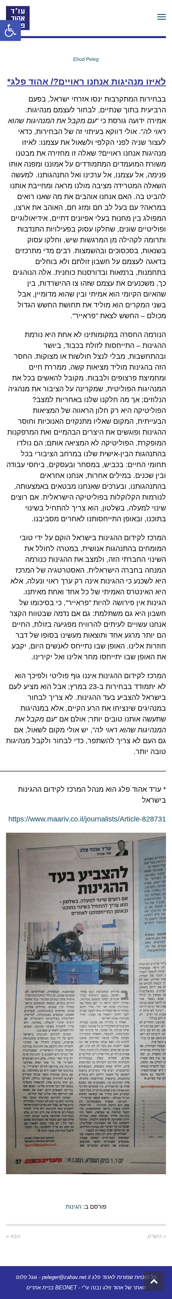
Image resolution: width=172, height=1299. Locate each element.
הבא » (13, 1236)
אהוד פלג (113, 1288)
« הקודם (157, 1236)
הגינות (74, 1206)
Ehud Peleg (86, 59)
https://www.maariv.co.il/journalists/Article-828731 (87, 819)
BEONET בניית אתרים (51, 1288)
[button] (10, 30)
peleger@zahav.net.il (66, 1277)
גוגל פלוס (26, 1277)
